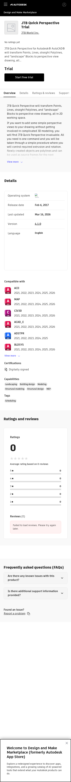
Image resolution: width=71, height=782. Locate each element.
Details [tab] (23, 93)
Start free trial (24, 77)
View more (13, 161)
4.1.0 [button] (38, 224)
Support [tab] (64, 93)
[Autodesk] (19, 5)
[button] (35, 578)
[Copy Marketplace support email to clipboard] (28, 613)
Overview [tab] (10, 93)
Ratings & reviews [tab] (43, 93)
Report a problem (14, 613)
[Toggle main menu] (6, 4)
